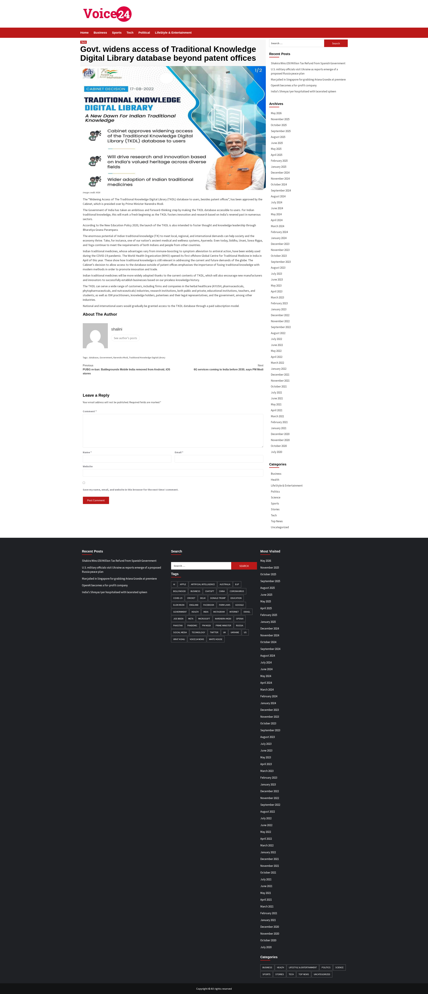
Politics (275, 491)
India (205, 611)
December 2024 (280, 172)
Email (179, 452)
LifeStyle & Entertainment (173, 32)
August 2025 (278, 137)
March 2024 (277, 226)
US (245, 632)
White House (215, 639)
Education (236, 598)
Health (275, 480)
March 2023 (277, 297)
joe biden (178, 618)
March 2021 (277, 416)
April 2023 (276, 291)
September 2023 (281, 262)
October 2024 (279, 184)
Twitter (214, 632)
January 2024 (278, 238)
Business (100, 32)
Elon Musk (179, 604)
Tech (130, 32)
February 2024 (279, 232)
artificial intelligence (203, 584)
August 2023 (278, 267)
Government (106, 357)
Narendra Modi (120, 357)
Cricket (191, 598)
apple (183, 584)
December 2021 (280, 374)
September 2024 (281, 190)
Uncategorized (280, 527)
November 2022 (280, 321)
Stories (275, 509)
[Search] (346, 32)
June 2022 (277, 345)
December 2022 (280, 315)
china (222, 591)
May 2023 (276, 285)
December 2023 (280, 244)
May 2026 (276, 113)
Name (87, 452)
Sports (117, 32)
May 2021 (276, 404)
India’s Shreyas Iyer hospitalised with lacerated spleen (303, 91)
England (193, 604)
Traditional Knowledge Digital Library (147, 357)
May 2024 (276, 214)
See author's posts (125, 338)
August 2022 (278, 333)
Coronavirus (237, 591)
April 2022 (276, 357)
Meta (190, 618)
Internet (234, 611)
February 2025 (279, 161)
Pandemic (192, 625)
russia (239, 625)
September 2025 (281, 131)
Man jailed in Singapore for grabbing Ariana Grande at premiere (308, 79)
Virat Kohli (179, 639)
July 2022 (276, 339)
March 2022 (277, 363)
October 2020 (279, 446)
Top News (277, 521)
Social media (180, 632)
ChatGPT (209, 591)
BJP (237, 584)
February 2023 (279, 303)
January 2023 (278, 309)
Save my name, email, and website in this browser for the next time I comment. (130, 489)
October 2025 (279, 125)
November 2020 (280, 440)
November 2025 (280, 119)
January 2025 (278, 167)
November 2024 (280, 178)
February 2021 (279, 422)
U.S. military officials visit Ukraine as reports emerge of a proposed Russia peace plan (304, 71)
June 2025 (277, 143)
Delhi (202, 598)
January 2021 (278, 428)
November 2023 (280, 250)
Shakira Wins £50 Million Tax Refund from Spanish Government (308, 63)
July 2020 (276, 452)
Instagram (219, 611)
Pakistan (178, 625)
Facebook (208, 604)
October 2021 (279, 386)
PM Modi (206, 625)
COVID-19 (177, 598)
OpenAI (239, 618)
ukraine (235, 632)
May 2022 (276, 351)
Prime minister (223, 625)
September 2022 (281, 327)
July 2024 (276, 202)
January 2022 (278, 369)
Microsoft (204, 618)
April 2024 (276, 220)
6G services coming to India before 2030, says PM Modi (228, 367)
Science (275, 497)
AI (174, 584)
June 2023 (277, 279)
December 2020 (280, 434)
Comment (90, 411)
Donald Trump (218, 598)
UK (224, 632)
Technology (198, 632)
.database (93, 357)
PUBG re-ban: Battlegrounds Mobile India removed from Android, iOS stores (126, 369)
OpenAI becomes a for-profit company (294, 85)
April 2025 (276, 155)
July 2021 (276, 392)
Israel (247, 611)
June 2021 (277, 398)
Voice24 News (197, 639)
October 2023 (279, 256)
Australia (225, 584)
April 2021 (276, 410)
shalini (116, 329)
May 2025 (276, 149)
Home (84, 32)
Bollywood (179, 591)
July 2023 (276, 273)
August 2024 (278, 196)
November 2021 (280, 380)
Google (239, 604)
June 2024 (277, 208)
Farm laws (224, 604)
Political (144, 32)
